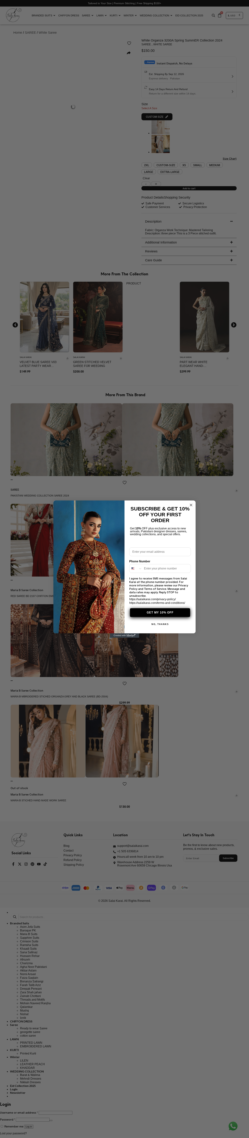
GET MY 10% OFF (160, 612)
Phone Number (139, 561)
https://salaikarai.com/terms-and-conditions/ (157, 602)
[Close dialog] (191, 505)
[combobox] (135, 568)
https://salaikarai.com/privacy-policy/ (152, 599)
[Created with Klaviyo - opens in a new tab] (124, 635)
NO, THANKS (160, 624)
